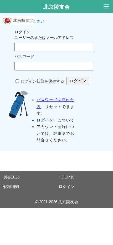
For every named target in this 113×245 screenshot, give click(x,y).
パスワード (24, 56)
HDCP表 (66, 177)
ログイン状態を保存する (42, 81)
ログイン (45, 120)
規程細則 (11, 186)
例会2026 (11, 177)
